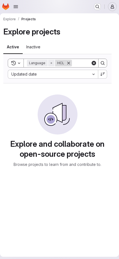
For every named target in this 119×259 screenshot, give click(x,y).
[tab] (13, 47)
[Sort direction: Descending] (102, 74)
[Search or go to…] (97, 6)
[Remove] (68, 63)
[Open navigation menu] (15, 6)
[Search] (102, 63)
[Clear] (93, 63)
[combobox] (53, 74)
